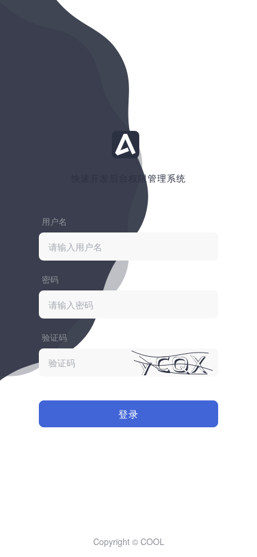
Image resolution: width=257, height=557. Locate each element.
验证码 (54, 337)
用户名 (54, 221)
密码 (50, 279)
